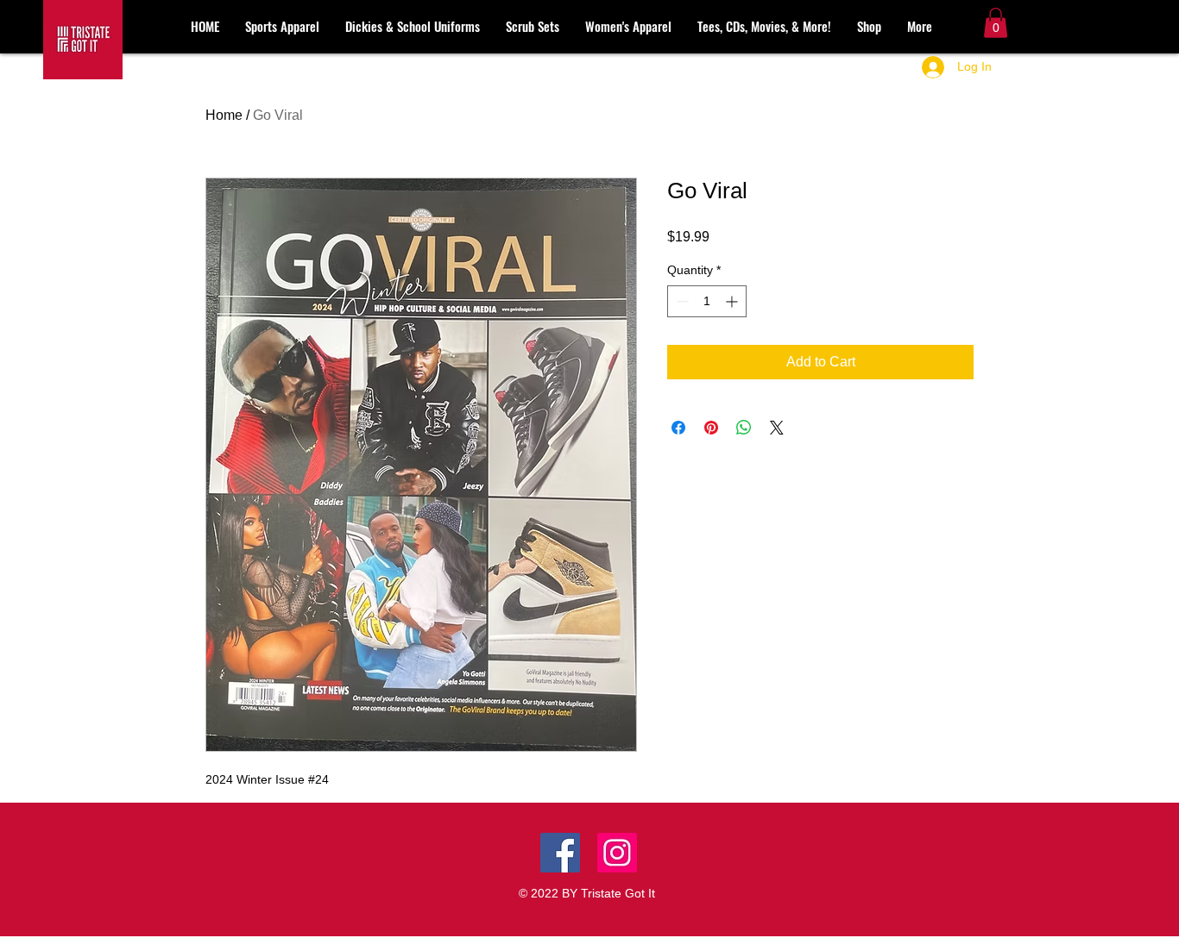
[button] (995, 23)
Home (224, 115)
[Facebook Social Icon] (560, 852)
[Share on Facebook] (678, 427)
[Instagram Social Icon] (617, 852)
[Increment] (733, 301)
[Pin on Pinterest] (711, 427)
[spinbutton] (706, 301)
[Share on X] (776, 427)
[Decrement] (680, 301)
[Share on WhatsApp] (744, 427)
